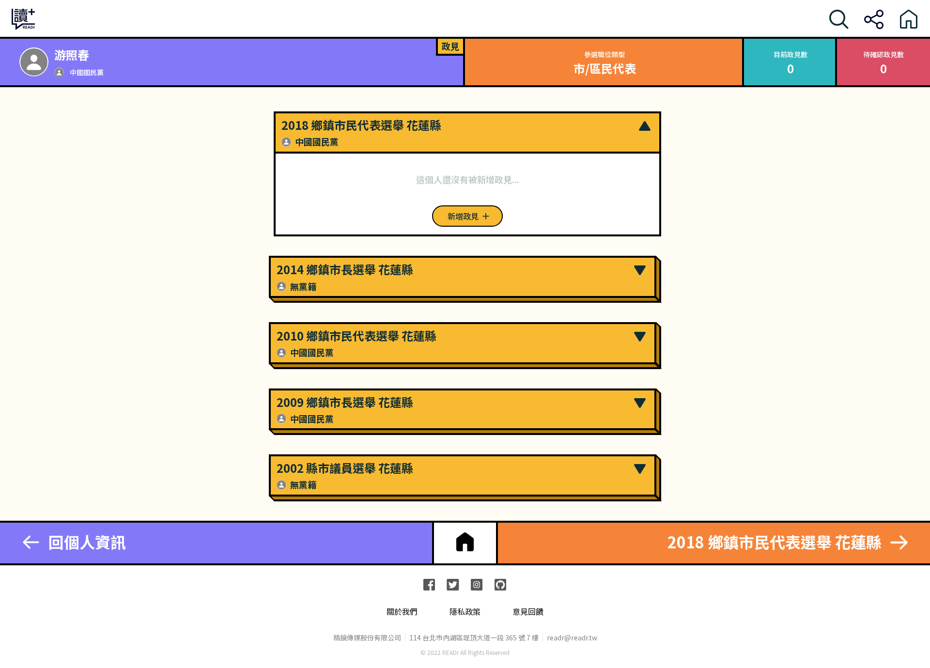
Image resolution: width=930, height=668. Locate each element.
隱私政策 (465, 611)
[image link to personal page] (33, 62)
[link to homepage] (465, 542)
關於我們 (402, 611)
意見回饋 (527, 611)
